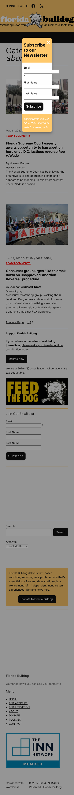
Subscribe (33, 106)
